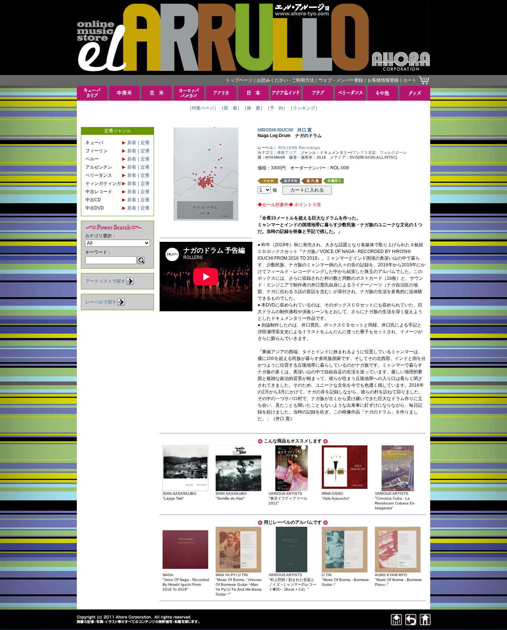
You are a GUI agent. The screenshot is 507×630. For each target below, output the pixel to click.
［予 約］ (276, 108)
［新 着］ (230, 108)
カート (409, 80)
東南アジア (287, 152)
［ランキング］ (304, 108)
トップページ (239, 80)
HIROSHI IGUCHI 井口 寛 (285, 130)
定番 (145, 142)
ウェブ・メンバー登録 (340, 80)
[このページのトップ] (396, 623)
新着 (131, 142)
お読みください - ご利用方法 (285, 80)
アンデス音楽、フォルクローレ (380, 152)
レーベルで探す (101, 302)
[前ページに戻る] (410, 623)
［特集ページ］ (203, 108)
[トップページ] (425, 623)
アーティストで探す (105, 281)
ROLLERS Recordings (299, 148)
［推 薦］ (253, 108)
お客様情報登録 (383, 80)
